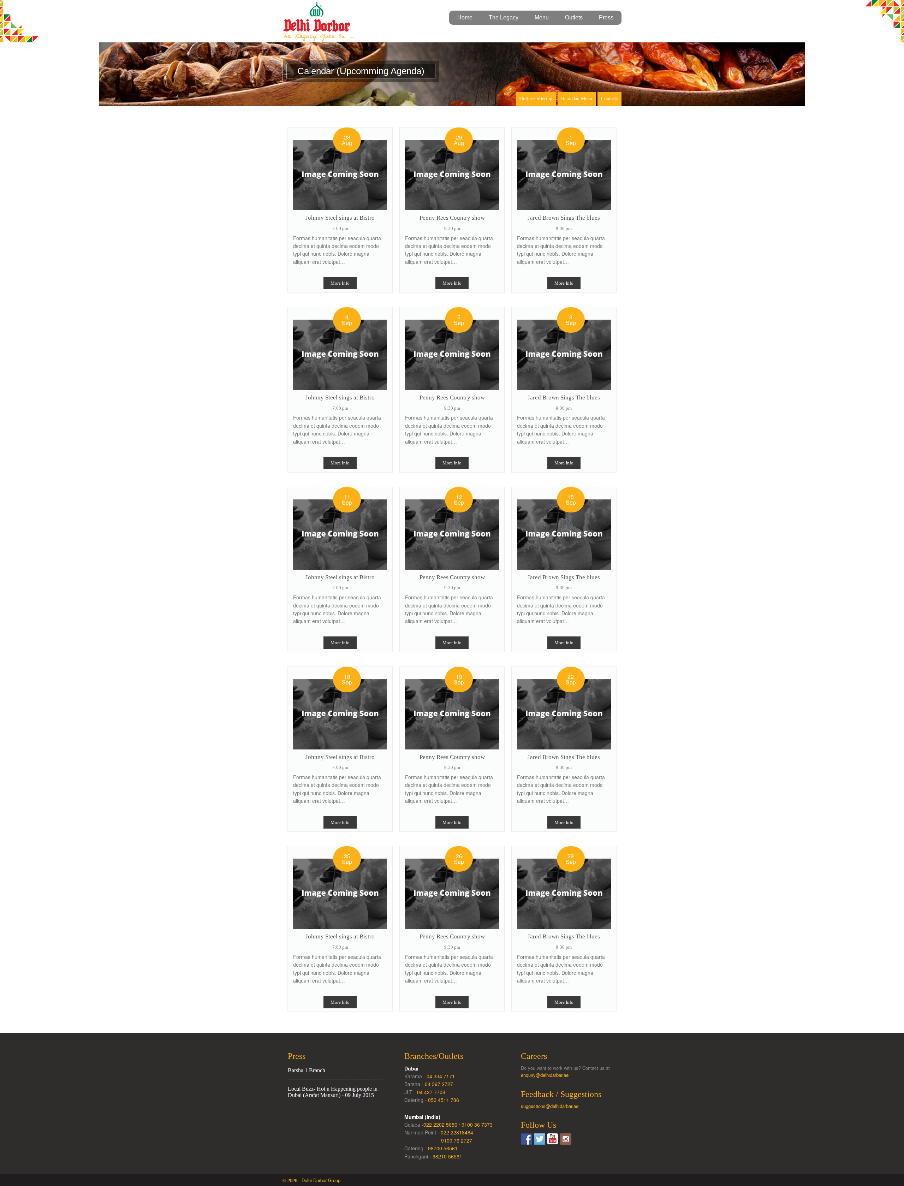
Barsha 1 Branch (306, 1070)
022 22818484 (457, 1132)
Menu (542, 17)
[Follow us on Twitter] (539, 1139)
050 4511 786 (443, 1099)
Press (606, 17)
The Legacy (503, 17)
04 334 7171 (441, 1076)
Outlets (574, 17)
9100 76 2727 (456, 1140)
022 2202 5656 (440, 1124)
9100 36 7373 (477, 1124)
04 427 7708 (431, 1092)
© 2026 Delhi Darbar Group (311, 1180)
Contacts (609, 98)
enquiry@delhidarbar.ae (545, 1075)
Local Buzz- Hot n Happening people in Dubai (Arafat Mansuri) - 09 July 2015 (332, 1092)
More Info (340, 283)
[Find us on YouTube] (552, 1139)
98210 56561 (447, 1156)
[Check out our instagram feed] (565, 1139)
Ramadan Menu (576, 98)
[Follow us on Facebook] (526, 1139)
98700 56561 (443, 1148)
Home (464, 17)
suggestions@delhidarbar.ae (549, 1106)
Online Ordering (535, 98)
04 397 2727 (439, 1083)
